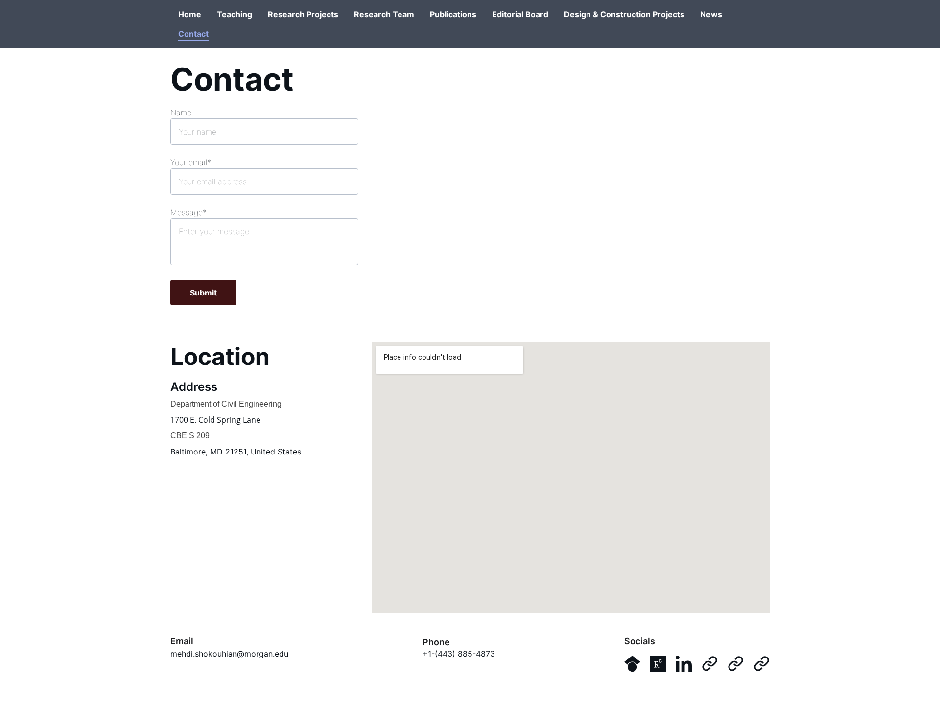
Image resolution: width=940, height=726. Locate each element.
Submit (203, 292)
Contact (193, 34)
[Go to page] (710, 664)
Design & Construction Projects (624, 14)
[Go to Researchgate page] (658, 664)
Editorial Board (520, 14)
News (711, 14)
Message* (188, 212)
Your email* (190, 162)
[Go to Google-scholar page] (632, 664)
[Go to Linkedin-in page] (684, 664)
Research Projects (303, 14)
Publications (453, 14)
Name (180, 112)
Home (189, 14)
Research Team (384, 14)
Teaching (234, 14)
